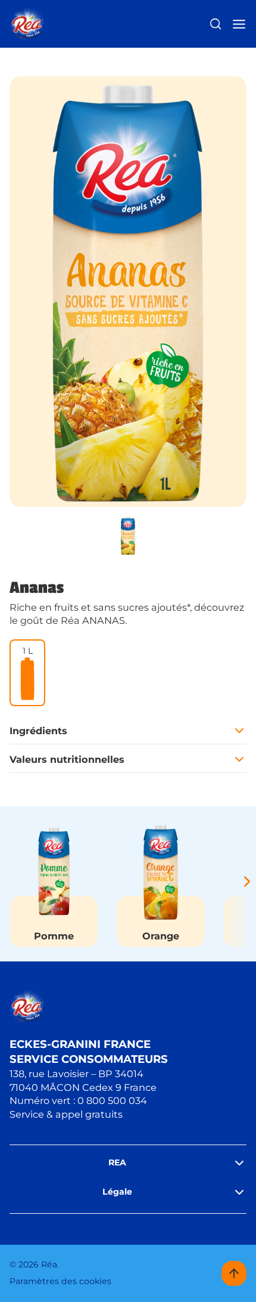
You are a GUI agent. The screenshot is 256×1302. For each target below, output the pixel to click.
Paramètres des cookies (60, 1281)
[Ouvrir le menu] (239, 24)
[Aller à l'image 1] (128, 536)
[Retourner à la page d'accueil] (27, 24)
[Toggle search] (215, 23)
